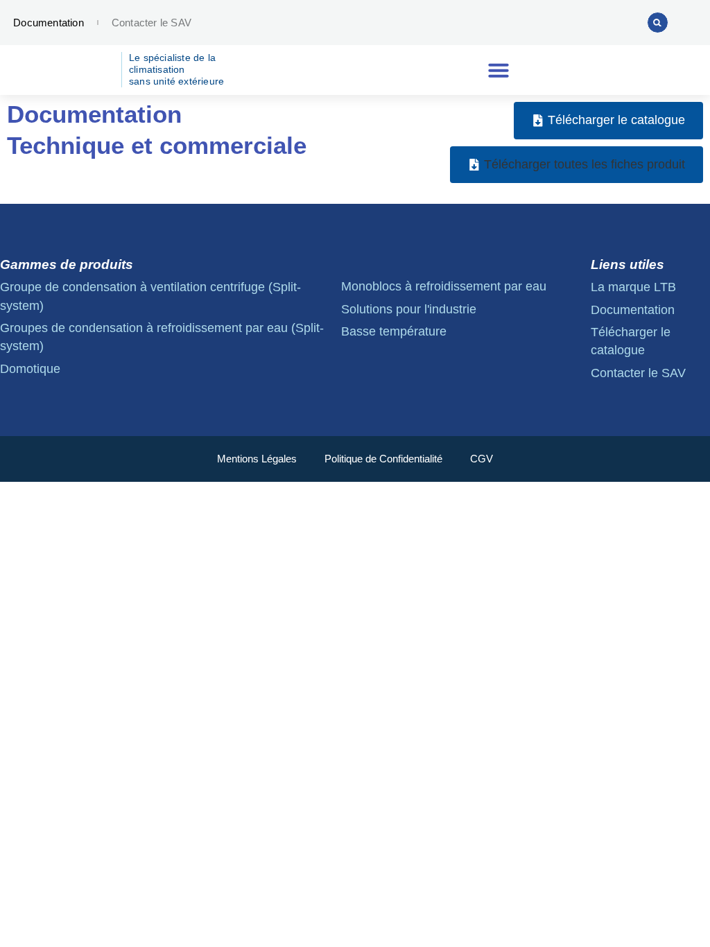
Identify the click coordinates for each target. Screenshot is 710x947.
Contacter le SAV (151, 22)
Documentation (48, 22)
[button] (657, 22)
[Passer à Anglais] (552, 22)
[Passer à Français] (579, 22)
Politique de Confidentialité (383, 458)
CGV (481, 458)
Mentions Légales (257, 458)
